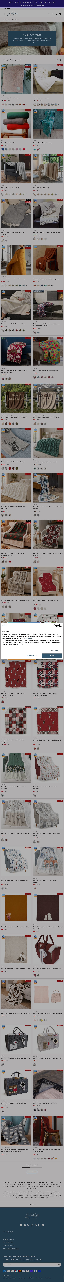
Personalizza (30, 655)
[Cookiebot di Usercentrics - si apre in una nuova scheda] (55, 625)
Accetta (52, 655)
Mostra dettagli (54, 650)
